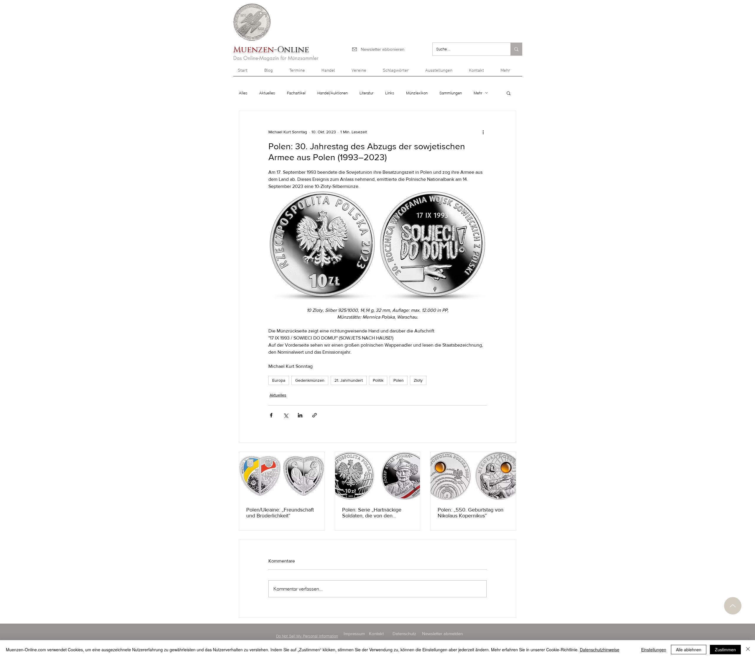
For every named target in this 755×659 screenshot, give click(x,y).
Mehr (478, 93)
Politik (378, 380)
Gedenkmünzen (309, 380)
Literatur (366, 93)
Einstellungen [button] (653, 650)
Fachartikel (296, 93)
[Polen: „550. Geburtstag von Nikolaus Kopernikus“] (473, 476)
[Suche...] (516, 49)
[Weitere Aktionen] (483, 132)
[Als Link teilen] (314, 415)
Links (389, 93)
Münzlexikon (417, 93)
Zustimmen (725, 650)
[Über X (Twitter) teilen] (285, 415)
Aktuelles (267, 93)
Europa (278, 380)
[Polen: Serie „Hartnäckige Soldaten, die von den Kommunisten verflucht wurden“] (377, 476)
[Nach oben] (732, 605)
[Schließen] (747, 649)
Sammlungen (450, 93)
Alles (243, 93)
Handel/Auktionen (332, 93)
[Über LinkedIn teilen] (300, 415)
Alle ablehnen (688, 650)
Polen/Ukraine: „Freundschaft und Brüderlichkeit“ (280, 513)
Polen (398, 380)
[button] (509, 72)
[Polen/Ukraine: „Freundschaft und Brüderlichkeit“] (281, 476)
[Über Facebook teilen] (271, 415)
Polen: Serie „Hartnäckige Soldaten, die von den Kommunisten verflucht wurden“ (371, 513)
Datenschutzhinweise (599, 650)
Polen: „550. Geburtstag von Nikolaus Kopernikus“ (470, 513)
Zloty (418, 380)
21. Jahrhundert (348, 380)
